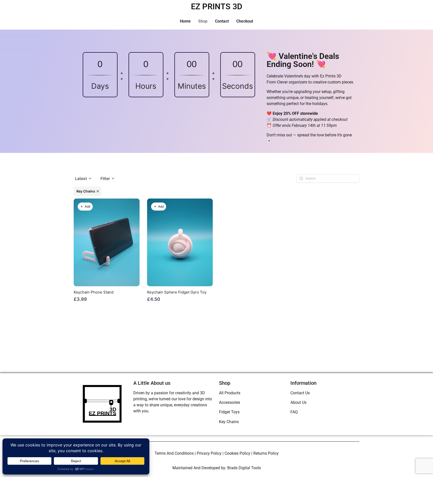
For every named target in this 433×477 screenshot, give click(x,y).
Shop (202, 21)
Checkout (244, 21)
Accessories (229, 402)
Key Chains (229, 421)
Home (185, 21)
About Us (298, 402)
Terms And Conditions (174, 453)
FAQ (294, 412)
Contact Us (300, 393)
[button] (83, 178)
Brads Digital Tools (244, 467)
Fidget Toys (229, 412)
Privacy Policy (209, 453)
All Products (229, 393)
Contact (222, 21)
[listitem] (87, 191)
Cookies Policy (237, 453)
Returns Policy (266, 453)
